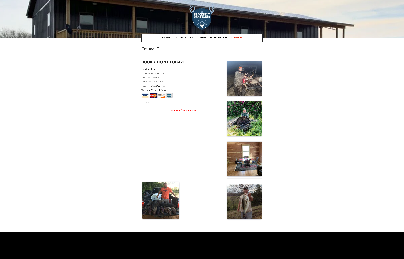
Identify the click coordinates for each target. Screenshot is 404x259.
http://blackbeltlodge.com (157, 90)
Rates (192, 38)
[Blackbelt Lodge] (202, 17)
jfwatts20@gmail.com (157, 86)
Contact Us (236, 38)
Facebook (186, 109)
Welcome (166, 38)
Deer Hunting (180, 38)
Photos (203, 38)
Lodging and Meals (218, 38)
